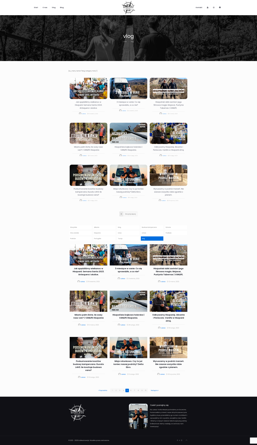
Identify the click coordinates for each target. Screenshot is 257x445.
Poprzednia (103, 390)
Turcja (120, 239)
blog (119, 227)
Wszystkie (73, 227)
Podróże (73, 239)
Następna (154, 390)
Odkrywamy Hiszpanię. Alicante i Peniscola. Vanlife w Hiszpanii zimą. (168, 317)
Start (125, 42)
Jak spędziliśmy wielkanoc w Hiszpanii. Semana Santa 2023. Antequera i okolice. (88, 105)
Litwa (119, 233)
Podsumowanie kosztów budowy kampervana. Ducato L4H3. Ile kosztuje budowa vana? (88, 192)
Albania (96, 227)
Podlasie (168, 233)
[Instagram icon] (181, 440)
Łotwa (144, 233)
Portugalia (97, 239)
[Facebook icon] (177, 440)
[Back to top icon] (186, 440)
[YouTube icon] (179, 440)
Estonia (168, 227)
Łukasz (84, 113)
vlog (143, 239)
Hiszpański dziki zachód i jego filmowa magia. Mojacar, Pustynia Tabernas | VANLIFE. (168, 105)
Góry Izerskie (74, 233)
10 (145, 390)
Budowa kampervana (149, 227)
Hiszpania (97, 233)
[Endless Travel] (128, 7)
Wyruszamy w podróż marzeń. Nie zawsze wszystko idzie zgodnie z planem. (168, 192)
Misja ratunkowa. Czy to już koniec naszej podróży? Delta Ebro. (128, 364)
